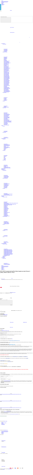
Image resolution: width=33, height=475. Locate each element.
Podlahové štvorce (3, 168)
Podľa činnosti (4, 258)
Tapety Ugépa (5, 113)
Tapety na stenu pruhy (6, 70)
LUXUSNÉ (5, 65)
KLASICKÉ (5, 60)
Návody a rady (11, 327)
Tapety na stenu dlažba (6, 79)
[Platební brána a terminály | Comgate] (16, 468)
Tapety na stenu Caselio (6, 120)
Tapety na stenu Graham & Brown (7, 121)
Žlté (4, 157)
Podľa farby (4, 150)
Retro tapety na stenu (6, 69)
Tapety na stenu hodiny (6, 81)
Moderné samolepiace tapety (7, 147)
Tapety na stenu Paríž (6, 61)
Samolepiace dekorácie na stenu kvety (8, 249)
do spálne (5, 99)
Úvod (12, 278)
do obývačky (5, 98)
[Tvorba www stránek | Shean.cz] (3, 469)
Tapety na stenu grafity (6, 67)
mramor (5, 146)
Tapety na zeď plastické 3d (7, 78)
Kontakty (2, 3)
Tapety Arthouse (5, 118)
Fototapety (3, 196)
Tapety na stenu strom (6, 64)
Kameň (5, 148)
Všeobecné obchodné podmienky (5, 1)
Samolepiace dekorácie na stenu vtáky (8, 252)
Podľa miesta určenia (5, 216)
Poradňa (11, 10)
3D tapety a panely (3, 169)
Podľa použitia (4, 132)
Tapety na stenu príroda (6, 63)
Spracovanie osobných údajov (5, 431)
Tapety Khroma (5, 122)
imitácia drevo (5, 57)
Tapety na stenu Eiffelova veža (7, 62)
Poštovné (2, 269)
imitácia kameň (5, 58)
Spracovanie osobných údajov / (5, 266)
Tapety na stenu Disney (6, 66)
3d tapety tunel (5, 187)
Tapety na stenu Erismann (6, 119)
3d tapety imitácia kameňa (6, 183)
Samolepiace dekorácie (4, 243)
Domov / (3, 265)
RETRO (5, 59)
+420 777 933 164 (12, 27)
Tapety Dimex (5, 124)
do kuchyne (5, 100)
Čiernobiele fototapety (6, 208)
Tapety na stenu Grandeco (6, 117)
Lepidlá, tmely (3, 257)
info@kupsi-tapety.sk (12, 32)
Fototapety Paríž (5, 209)
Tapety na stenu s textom (6, 73)
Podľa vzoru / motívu (6, 242)
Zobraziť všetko (6, 97)
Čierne (4, 156)
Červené (5, 158)
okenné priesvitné (6, 165)
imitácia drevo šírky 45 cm (7, 144)
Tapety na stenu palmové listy (7, 91)
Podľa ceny (4, 230)
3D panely (4, 188)
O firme (2, 422)
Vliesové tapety (5, 49)
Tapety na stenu (3, 43)
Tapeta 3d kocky (6, 186)
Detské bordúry (5, 131)
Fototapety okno (5, 210)
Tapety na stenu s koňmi (6, 75)
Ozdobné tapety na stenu (6, 72)
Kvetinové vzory (6, 71)
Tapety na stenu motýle (6, 74)
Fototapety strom (6, 207)
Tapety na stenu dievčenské (7, 80)
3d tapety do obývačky (6, 176)
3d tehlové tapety (6, 184)
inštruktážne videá (25, 322)
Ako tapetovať (3, 4)
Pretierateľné (3, 195)
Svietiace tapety (5, 86)
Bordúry (2, 125)
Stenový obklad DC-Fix (6, 194)
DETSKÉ (5, 106)
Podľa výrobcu (4, 107)
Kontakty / (3, 268)
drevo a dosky (3, 330)
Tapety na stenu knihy (6, 83)
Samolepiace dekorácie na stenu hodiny (8, 251)
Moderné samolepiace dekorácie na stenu (8, 250)
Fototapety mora (5, 206)
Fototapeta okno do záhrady (7, 212)
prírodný (6, 330)
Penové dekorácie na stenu (7, 255)
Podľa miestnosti (4, 92)
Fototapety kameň (6, 215)
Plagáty (3, 236)
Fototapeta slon (5, 213)
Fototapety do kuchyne (6, 223)
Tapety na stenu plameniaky (7, 90)
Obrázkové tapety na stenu (7, 76)
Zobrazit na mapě (3, 466)
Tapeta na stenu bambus (6, 84)
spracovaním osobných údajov (7, 411)
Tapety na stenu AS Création (7, 114)
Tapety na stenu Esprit (6, 68)
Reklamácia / (3, 267)
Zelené (5, 159)
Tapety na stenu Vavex (6, 115)
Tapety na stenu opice (6, 89)
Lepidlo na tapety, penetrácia (7, 264)
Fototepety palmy (6, 214)
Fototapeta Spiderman (6, 203)
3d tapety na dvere (6, 177)
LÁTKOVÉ (5, 51)
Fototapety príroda (6, 205)
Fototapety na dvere (6, 222)
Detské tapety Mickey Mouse (7, 88)
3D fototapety (5, 202)
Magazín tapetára (11, 322)
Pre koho (4, 224)
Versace (8, 330)
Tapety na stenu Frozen (6, 82)
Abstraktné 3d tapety (6, 185)
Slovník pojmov (3, 424)
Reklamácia (3, 2)
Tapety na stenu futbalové (6, 77)
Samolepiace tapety (3, 138)
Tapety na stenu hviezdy (6, 87)
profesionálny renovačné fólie (7, 167)
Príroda (5, 149)
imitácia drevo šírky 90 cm (7, 145)
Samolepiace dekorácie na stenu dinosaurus (8, 253)
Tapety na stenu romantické (7, 85)
